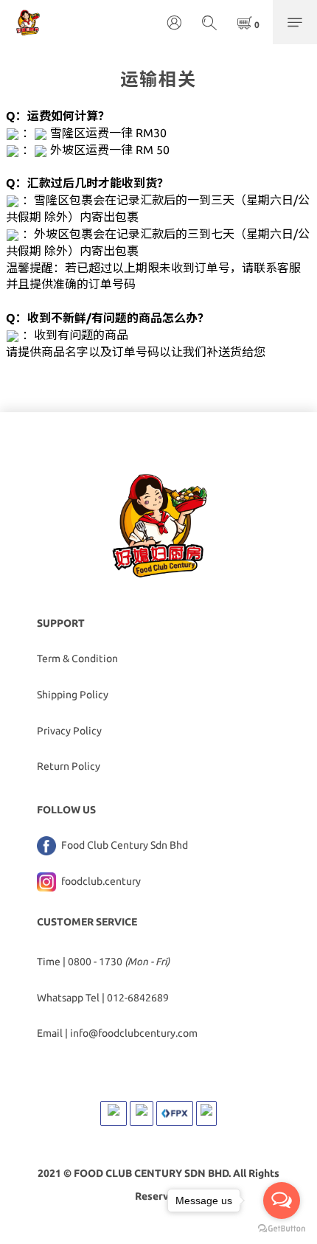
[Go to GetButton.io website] (281, 1229)
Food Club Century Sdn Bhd (123, 845)
